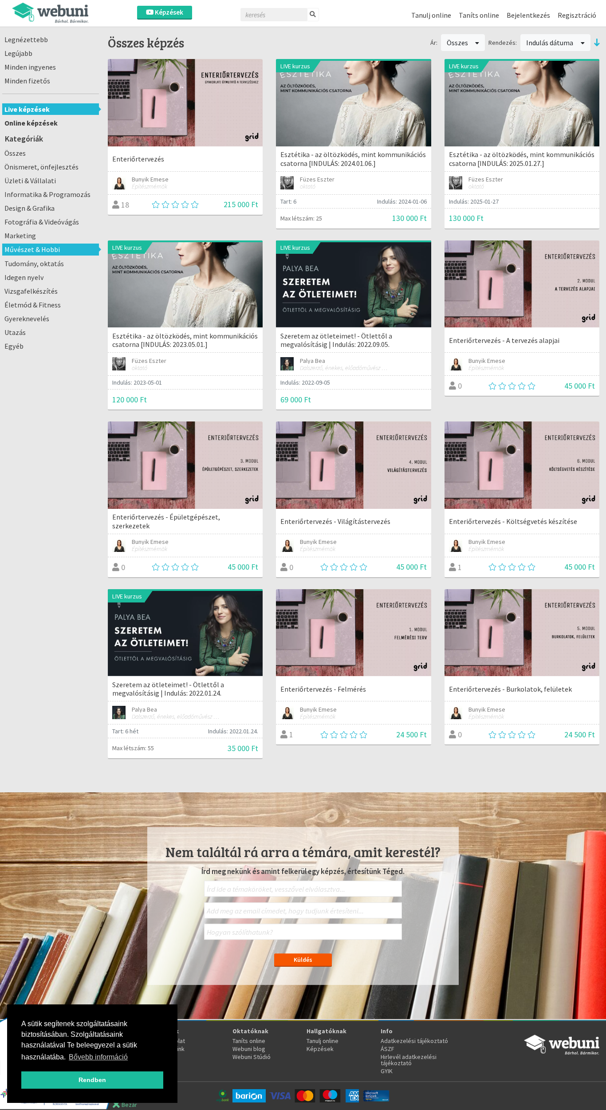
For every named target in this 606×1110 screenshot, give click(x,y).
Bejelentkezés (528, 15)
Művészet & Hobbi (32, 249)
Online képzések (31, 122)
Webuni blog (248, 1049)
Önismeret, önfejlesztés (41, 166)
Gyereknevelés (26, 318)
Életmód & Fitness (32, 304)
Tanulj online (431, 15)
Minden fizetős (27, 80)
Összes (15, 153)
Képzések (168, 12)
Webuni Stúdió (251, 1057)
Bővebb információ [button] (98, 1057)
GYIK (387, 1071)
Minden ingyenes (30, 67)
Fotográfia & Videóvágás (41, 221)
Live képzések (27, 109)
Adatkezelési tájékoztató (414, 1041)
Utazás (15, 332)
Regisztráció (577, 15)
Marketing (20, 235)
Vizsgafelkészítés (31, 291)
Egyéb (14, 346)
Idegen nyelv (24, 277)
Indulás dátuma (550, 42)
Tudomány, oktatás (34, 263)
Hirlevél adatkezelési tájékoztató (409, 1060)
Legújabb (18, 53)
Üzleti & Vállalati (30, 180)
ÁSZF (387, 1049)
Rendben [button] (92, 1079)
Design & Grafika (29, 208)
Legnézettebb (26, 39)
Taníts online (479, 15)
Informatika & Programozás (47, 194)
